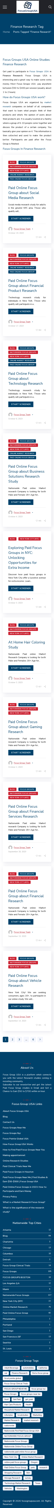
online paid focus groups (15, 1462)
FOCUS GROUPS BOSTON (16, 1277)
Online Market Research (22, 175)
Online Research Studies (15, 1160)
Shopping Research (13, 1472)
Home (6, 32)
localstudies (23, 1415)
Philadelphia (9, 1318)
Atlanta (7, 1229)
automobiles (28, 1368)
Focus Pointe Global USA (16, 1138)
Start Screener (21, 218)
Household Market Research (16, 1410)
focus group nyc (39, 1389)
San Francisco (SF (12, 1336)
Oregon (34, 1462)
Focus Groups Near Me (14, 1127)
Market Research (11, 1420)
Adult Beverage (11, 1368)
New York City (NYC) (19, 171)
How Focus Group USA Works (18, 1144)
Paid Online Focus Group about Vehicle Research (24, 980)
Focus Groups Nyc (12, 1133)
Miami (6, 1289)
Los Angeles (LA (11, 1283)
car (5, 1373)
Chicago (7, 1247)
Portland (7, 1324)
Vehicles (8, 1488)
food (6, 1399)
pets (33, 1467)
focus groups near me (30, 1394)
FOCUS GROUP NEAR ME (15, 1389)
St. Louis (7, 1348)
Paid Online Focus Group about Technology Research (25, 378)
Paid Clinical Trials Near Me (17, 1166)
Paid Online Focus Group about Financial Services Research (26, 811)
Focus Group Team (22, 229)
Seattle (7, 1342)
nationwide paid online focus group (20, 1451)
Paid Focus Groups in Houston (18, 1171)
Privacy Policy (10, 1196)
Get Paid (17, 1399)
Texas (37, 1483)
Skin (28, 1472)
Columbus (8, 1253)
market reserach (31, 1420)
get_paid (29, 1399)
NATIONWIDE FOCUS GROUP (17, 1436)
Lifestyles (8, 1415)
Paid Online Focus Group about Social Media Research (23, 192)
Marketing (37, 1415)
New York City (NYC (13, 1301)
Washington (22, 1488)
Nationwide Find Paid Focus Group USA (21, 1430)
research (43, 1467)
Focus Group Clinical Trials (16, 1265)
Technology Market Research (17, 1483)
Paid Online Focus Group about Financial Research (26, 896)
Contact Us (8, 1122)
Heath (28, 1404)
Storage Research (12, 1478)
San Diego (8, 1330)
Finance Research (20, 1373)
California (42, 1368)
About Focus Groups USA (16, 1111)
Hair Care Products (12, 1404)
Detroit (7, 1259)
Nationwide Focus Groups (23, 166)
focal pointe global (12, 1378)
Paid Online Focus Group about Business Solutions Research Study (26, 474)
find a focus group (40, 1373)
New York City (10, 1457)
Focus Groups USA (39, 71)
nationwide (9, 1425)
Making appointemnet (14, 1155)
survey (28, 1478)
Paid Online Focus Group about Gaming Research (25, 727)
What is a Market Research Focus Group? (24, 1202)
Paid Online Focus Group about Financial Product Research (26, 285)
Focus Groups (27, 162)
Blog (12, 162)
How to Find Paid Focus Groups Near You (24, 1149)
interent (37, 1410)
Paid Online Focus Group (22, 179)
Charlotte (8, 1241)
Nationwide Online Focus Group (18, 1446)
